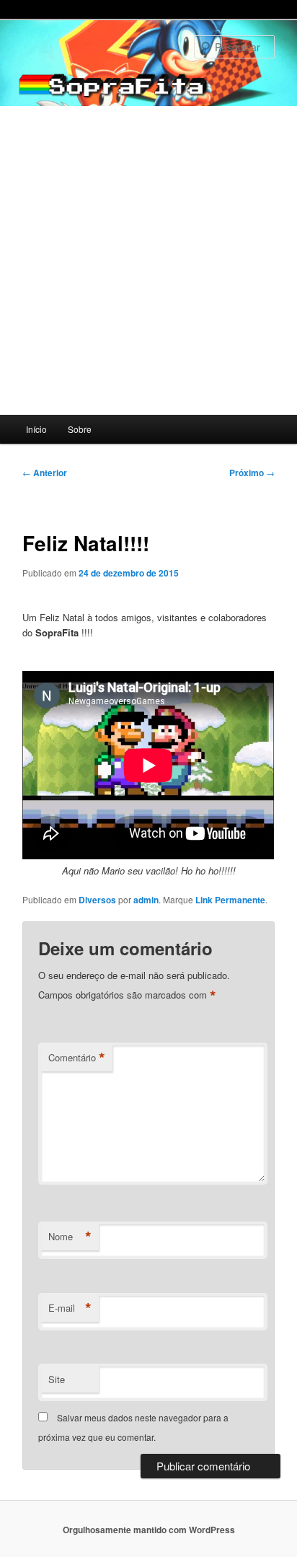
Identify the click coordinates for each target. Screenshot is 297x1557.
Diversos (97, 899)
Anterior (44, 472)
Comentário (76, 1057)
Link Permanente (230, 899)
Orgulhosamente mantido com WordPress (149, 1529)
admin (146, 899)
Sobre (80, 429)
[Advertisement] (148, 260)
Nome (70, 1236)
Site (56, 1379)
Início (36, 429)
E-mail (70, 1308)
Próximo (252, 472)
